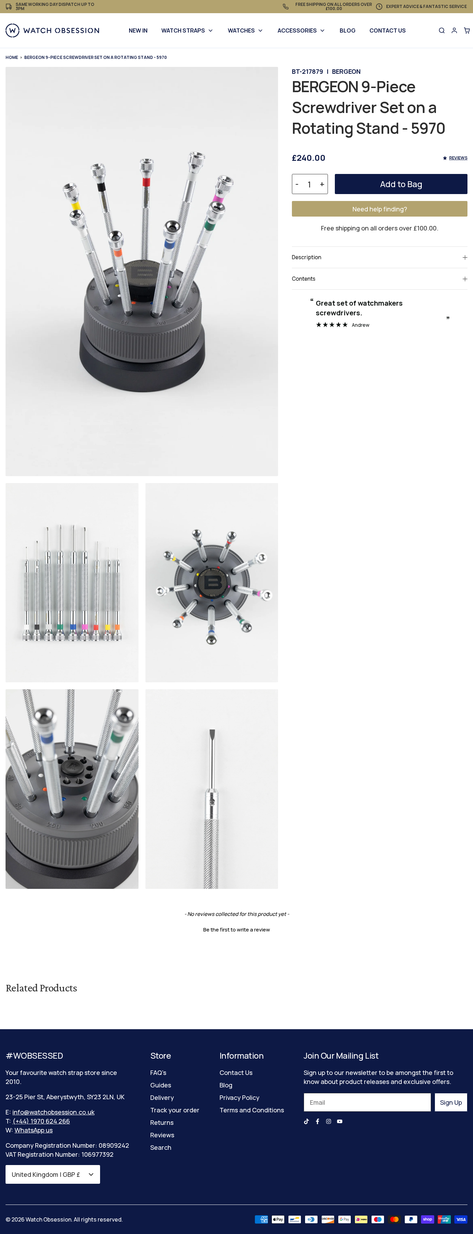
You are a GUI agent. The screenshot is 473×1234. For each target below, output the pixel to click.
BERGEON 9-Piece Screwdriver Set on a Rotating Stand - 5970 (95, 57)
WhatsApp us (34, 1130)
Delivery (162, 1097)
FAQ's (158, 1072)
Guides (160, 1085)
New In (138, 30)
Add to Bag (401, 184)
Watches (241, 30)
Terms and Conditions (252, 1110)
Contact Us (387, 30)
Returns (161, 1122)
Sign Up (451, 1102)
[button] (236, 928)
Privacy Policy (239, 1097)
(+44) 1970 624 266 (41, 1121)
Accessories (297, 30)
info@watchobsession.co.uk (53, 1112)
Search (160, 1147)
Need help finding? (379, 209)
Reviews (162, 1135)
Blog (348, 30)
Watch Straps (183, 30)
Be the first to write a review (236, 929)
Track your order (174, 1110)
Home (12, 57)
